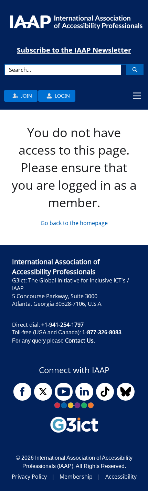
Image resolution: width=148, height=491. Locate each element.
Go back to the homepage (74, 223)
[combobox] (63, 70)
